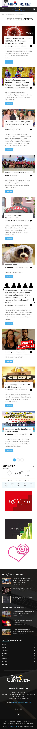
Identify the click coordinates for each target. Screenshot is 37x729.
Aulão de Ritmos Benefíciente (17, 173)
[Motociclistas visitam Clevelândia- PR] (18, 207)
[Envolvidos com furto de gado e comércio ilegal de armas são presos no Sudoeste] (6, 614)
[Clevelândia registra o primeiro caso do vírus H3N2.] (6, 590)
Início (2, 14)
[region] (18, 3)
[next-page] (22, 460)
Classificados (26, 721)
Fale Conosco (30, 723)
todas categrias (10, 14)
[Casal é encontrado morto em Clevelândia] (6, 623)
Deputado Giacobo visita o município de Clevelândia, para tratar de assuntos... (22, 580)
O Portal (22, 723)
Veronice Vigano (9, 46)
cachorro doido (11, 265)
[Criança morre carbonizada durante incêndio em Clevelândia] (6, 632)
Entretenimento (14, 723)
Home (7, 721)
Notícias (19, 721)
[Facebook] (18, 714)
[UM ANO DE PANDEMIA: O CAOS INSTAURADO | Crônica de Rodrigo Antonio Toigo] (18, 35)
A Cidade (12, 721)
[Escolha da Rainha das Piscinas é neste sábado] (18, 421)
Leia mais (9, 62)
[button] (3, 9)
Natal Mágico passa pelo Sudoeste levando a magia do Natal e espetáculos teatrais (17, 82)
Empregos (6, 723)
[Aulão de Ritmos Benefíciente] (18, 164)
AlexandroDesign (12, 726)
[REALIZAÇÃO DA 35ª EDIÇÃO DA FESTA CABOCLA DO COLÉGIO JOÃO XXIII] (18, 118)
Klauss (7, 129)
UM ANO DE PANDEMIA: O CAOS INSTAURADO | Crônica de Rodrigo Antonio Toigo (18, 40)
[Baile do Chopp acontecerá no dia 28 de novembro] (18, 377)
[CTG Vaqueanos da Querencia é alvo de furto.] (6, 599)
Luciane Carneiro (10, 220)
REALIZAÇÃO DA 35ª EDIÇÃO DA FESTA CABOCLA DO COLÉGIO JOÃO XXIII (18, 124)
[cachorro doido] (18, 254)
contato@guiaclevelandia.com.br (21, 702)
